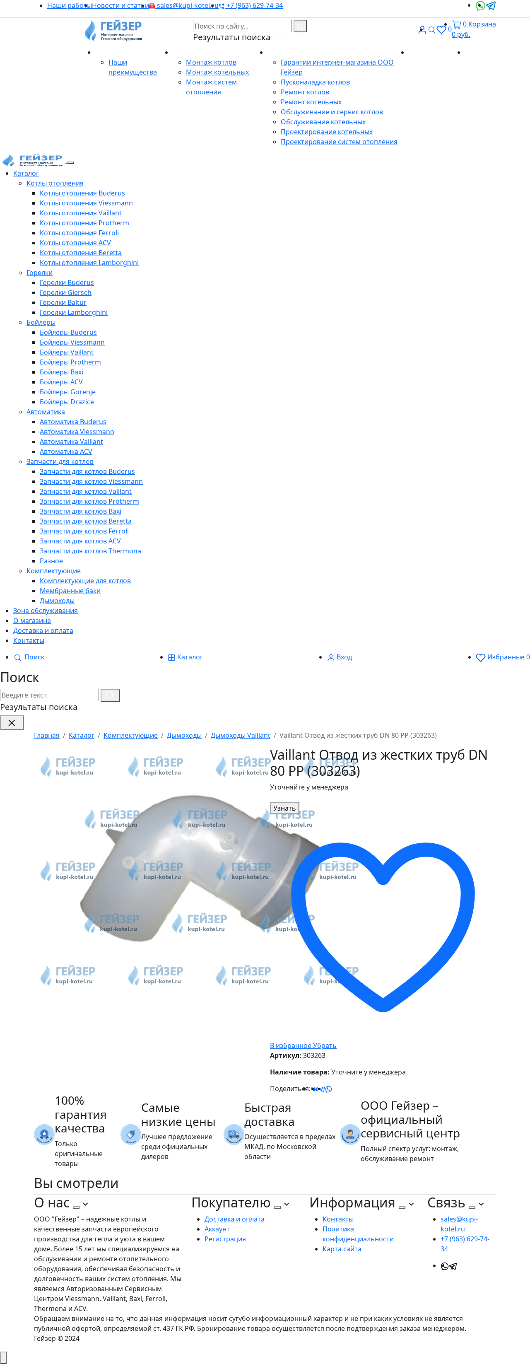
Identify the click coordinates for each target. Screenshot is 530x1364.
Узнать (284, 808)
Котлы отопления (55, 183)
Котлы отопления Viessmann (86, 203)
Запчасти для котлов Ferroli (84, 531)
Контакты (480, 52)
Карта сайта (342, 1248)
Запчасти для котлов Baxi (80, 511)
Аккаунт (217, 1229)
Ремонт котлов (305, 92)
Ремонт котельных (311, 101)
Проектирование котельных (327, 131)
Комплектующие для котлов (85, 580)
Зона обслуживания (45, 610)
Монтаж (187, 52)
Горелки (39, 272)
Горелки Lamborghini (74, 312)
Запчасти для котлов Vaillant (86, 491)
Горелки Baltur (63, 302)
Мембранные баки (70, 590)
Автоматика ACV (66, 451)
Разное (51, 560)
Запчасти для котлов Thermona (90, 550)
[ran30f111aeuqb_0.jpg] (199, 870)
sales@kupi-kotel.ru (187, 5)
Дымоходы (57, 600)
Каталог (26, 173)
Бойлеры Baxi (61, 372)
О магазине (115, 52)
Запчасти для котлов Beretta (86, 521)
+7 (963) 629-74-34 (254, 5)
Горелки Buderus (67, 282)
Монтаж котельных (217, 72)
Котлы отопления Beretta (81, 252)
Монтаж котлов (211, 62)
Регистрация (225, 1238)
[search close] (12, 722)
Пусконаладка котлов (315, 82)
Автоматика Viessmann (77, 431)
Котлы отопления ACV (75, 242)
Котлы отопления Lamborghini (89, 262)
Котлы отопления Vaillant (81, 212)
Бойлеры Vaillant (67, 352)
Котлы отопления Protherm (84, 222)
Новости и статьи (120, 5)
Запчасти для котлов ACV (80, 541)
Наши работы (69, 5)
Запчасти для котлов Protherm (89, 501)
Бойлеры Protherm (70, 362)
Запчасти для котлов (60, 461)
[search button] (300, 26)
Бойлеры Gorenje (68, 391)
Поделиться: (290, 1088)
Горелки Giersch (66, 292)
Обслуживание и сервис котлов (332, 111)
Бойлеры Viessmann (72, 342)
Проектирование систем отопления (339, 141)
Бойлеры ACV (61, 381)
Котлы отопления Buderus (82, 193)
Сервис (279, 52)
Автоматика (45, 411)
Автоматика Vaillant (71, 441)
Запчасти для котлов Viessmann (91, 481)
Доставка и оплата (43, 630)
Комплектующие (53, 570)
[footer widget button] (76, 1207)
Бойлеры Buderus (68, 332)
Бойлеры (40, 322)
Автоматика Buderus (73, 421)
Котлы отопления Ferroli (79, 232)
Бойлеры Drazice (67, 401)
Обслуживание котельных (323, 121)
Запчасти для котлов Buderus (87, 471)
